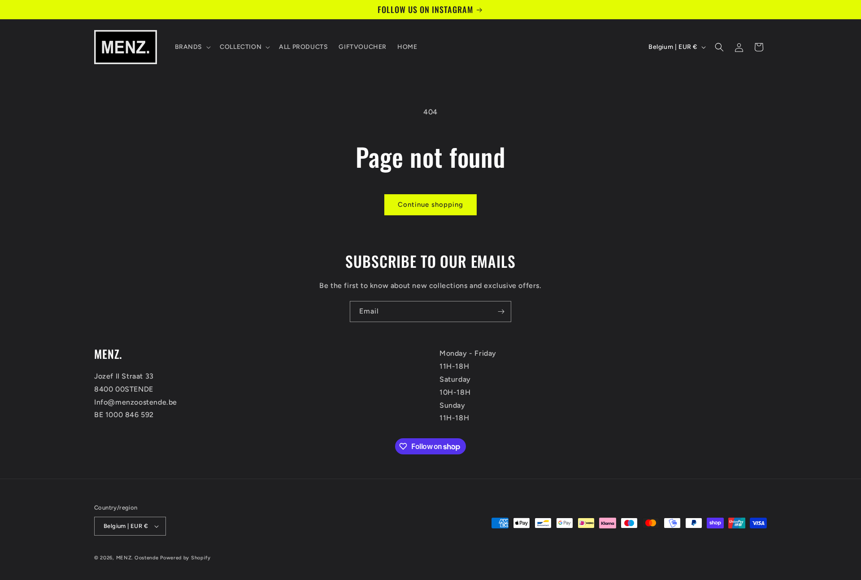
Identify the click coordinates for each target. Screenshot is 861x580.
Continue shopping (430, 205)
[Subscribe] (501, 311)
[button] (192, 47)
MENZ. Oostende (137, 558)
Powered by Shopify (185, 558)
